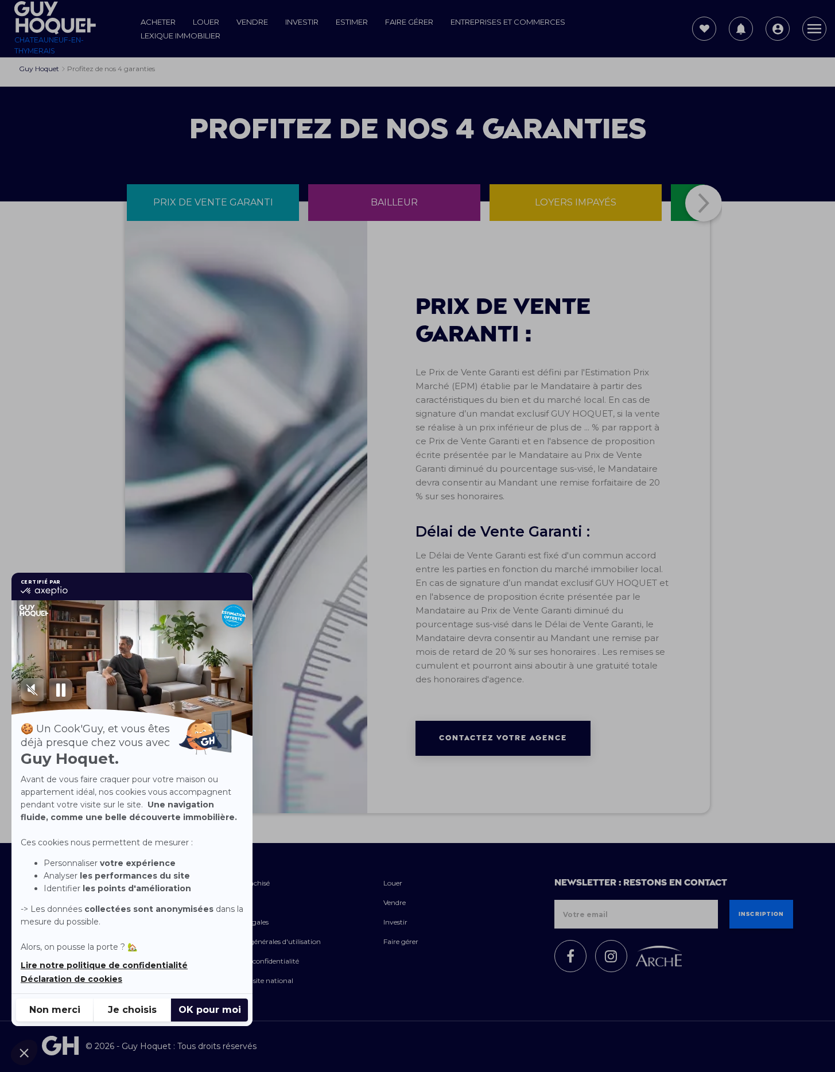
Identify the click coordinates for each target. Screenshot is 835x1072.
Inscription (761, 914)
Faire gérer (409, 21)
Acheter (158, 21)
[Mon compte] (778, 29)
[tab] (213, 202)
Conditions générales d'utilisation (266, 941)
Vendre (252, 21)
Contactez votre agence (503, 738)
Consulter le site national (252, 980)
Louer (206, 21)
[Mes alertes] (741, 29)
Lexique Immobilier (180, 35)
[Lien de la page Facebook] (570, 956)
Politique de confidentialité (255, 961)
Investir (302, 21)
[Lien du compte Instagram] (611, 956)
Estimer (352, 21)
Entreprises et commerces (507, 21)
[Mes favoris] (704, 29)
